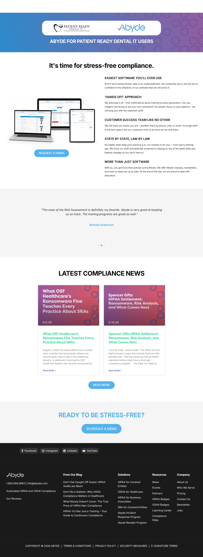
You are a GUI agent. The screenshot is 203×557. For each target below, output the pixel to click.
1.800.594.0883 (15, 483)
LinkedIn (71, 450)
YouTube (91, 450)
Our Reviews (13, 498)
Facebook (30, 450)
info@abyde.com (37, 483)
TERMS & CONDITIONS (77, 545)
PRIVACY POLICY (105, 545)
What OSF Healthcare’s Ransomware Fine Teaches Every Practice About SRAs (68, 338)
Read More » (49, 370)
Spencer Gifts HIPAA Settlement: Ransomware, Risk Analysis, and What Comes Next (134, 338)
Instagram (51, 450)
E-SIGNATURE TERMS (164, 545)
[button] (99, 245)
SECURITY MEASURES (133, 545)
